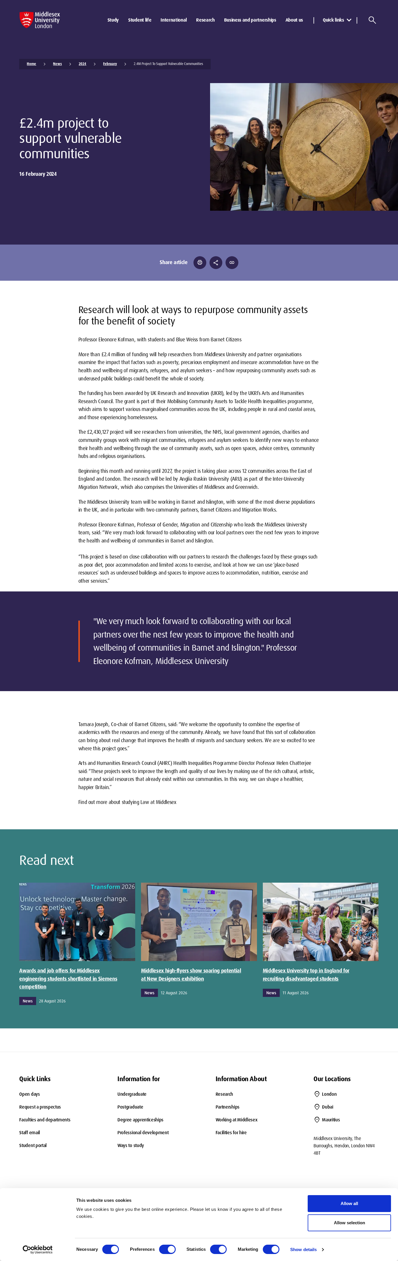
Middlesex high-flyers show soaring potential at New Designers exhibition (191, 974)
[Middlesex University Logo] (39, 20)
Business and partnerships (250, 20)
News (57, 64)
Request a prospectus (40, 1107)
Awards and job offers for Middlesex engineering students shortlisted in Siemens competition (68, 978)
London (329, 1094)
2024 (82, 64)
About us (294, 20)
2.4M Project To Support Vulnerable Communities (168, 64)
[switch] (167, 1249)
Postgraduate (130, 1107)
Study (113, 20)
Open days (29, 1094)
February (110, 64)
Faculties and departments (44, 1120)
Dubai (327, 1107)
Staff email (29, 1133)
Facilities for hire (231, 1133)
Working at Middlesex (237, 1120)
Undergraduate (132, 1094)
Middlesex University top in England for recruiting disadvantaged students (306, 974)
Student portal (33, 1145)
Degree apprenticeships (140, 1120)
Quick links (333, 20)
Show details (303, 1249)
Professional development (142, 1133)
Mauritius (331, 1120)
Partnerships (227, 1107)
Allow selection (349, 1222)
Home (31, 64)
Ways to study (130, 1145)
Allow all (349, 1203)
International (174, 20)
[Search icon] (372, 20)
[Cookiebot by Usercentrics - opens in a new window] (37, 1249)
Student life (139, 20)
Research (205, 20)
